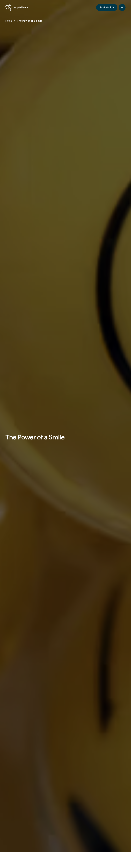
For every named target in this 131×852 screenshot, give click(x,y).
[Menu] (122, 7)
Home (8, 20)
